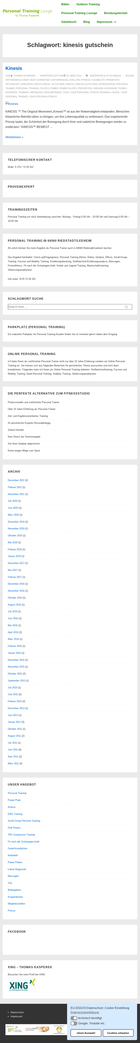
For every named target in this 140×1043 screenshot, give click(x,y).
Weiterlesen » (14, 137)
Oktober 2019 (15, 535)
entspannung (60, 80)
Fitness (85, 80)
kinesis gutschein (86, 84)
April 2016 (13, 632)
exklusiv (74, 80)
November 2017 (16, 563)
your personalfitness (43, 96)
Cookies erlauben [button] (118, 1032)
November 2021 (16, 494)
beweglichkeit (20, 80)
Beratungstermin (115, 13)
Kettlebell (13, 855)
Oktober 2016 (15, 597)
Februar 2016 (15, 646)
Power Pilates (15, 862)
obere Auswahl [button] (86, 1032)
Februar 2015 (15, 701)
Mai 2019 (13, 542)
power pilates (68, 88)
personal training (27, 88)
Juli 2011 (12, 742)
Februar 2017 (15, 577)
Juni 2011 (13, 749)
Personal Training (17, 793)
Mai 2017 (13, 570)
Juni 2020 (13, 507)
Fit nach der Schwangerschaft (23, 841)
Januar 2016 (14, 653)
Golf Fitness (14, 827)
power (54, 88)
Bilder (65, 4)
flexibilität (98, 80)
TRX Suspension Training (21, 834)
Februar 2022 (15, 487)
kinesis (70, 84)
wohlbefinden (53, 92)
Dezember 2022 (16, 480)
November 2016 (16, 590)
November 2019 (16, 528)
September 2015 (16, 680)
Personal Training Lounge (79, 13)
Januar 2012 (14, 722)
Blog (86, 21)
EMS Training (15, 814)
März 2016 (13, 639)
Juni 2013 (13, 715)
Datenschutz (17, 1012)
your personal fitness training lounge (95, 92)
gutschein (58, 84)
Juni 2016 (13, 618)
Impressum (104, 21)
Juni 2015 (13, 694)
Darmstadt (43, 80)
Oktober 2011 (15, 729)
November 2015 (16, 666)
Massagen (13, 876)
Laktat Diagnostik (17, 869)
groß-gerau (42, 84)
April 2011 (13, 756)
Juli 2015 (12, 687)
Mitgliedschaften (16, 903)
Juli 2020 (12, 501)
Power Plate (14, 800)
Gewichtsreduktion (17, 848)
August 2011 (14, 735)
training (23, 92)
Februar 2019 (15, 549)
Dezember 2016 (16, 583)
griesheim (27, 84)
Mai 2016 (13, 625)
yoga (66, 92)
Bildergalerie (14, 890)
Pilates (44, 88)
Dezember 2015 (16, 660)
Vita (10, 883)
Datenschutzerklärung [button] (85, 1012)
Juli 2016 (12, 611)
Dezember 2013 (16, 708)
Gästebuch (68, 21)
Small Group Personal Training (24, 820)
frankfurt (112, 80)
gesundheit (12, 84)
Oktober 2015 (15, 673)
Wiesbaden (36, 92)
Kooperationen (15, 897)
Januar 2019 (14, 556)
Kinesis (13, 68)
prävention (85, 88)
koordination (106, 84)
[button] (74, 1018)
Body (33, 80)
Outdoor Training (88, 4)
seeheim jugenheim (105, 88)
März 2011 (13, 763)
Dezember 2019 (16, 521)
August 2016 (14, 604)
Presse (11, 910)
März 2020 (13, 514)
